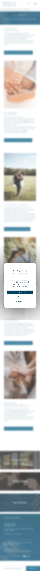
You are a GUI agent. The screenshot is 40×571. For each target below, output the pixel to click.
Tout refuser (20, 297)
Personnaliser (20, 301)
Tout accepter (20, 292)
